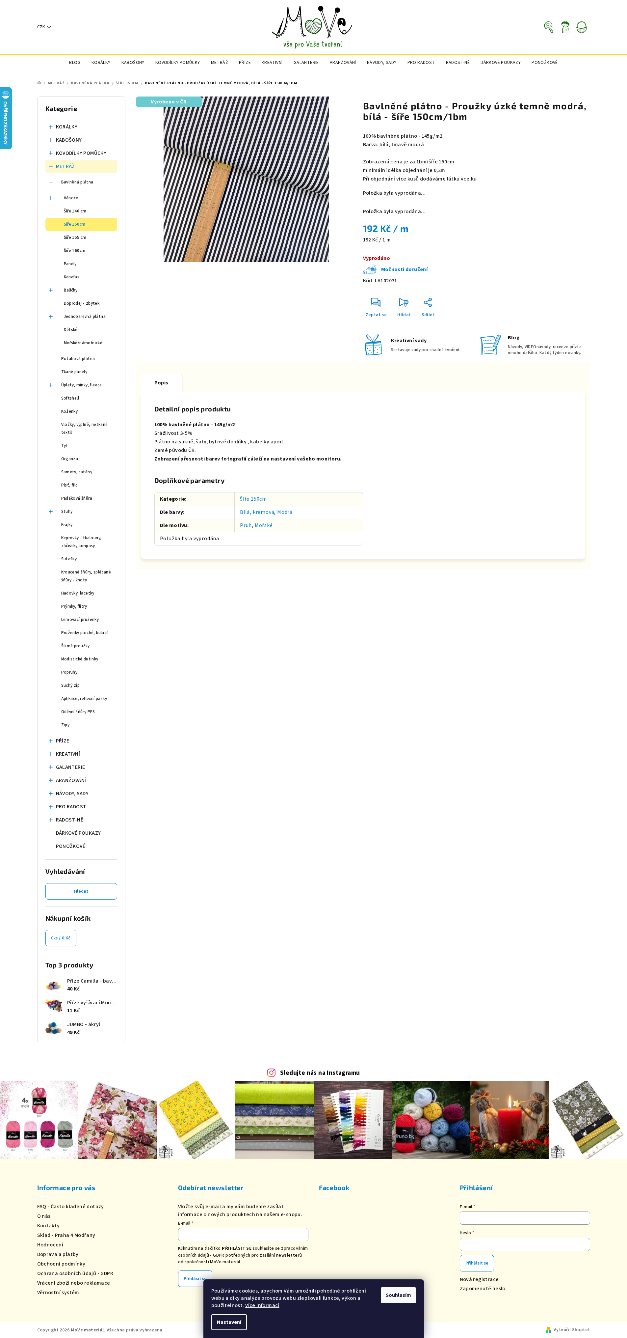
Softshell (70, 398)
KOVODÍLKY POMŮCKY (81, 153)
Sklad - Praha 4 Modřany (66, 1235)
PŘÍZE (62, 740)
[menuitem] (75, 62)
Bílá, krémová (257, 512)
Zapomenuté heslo (483, 1288)
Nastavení (229, 1322)
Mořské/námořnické (83, 343)
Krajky (67, 525)
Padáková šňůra (76, 498)
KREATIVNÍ (68, 754)
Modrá (285, 512)
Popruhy (69, 672)
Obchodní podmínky (61, 1264)
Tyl (64, 446)
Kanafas (72, 277)
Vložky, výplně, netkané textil (84, 428)
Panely (70, 264)
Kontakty (48, 1225)
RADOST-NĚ (70, 819)
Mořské (264, 525)
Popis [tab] (161, 382)
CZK (41, 27)
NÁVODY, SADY (72, 793)
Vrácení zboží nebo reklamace (73, 1283)
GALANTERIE (70, 767)
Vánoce (71, 198)
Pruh (246, 525)
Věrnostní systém (58, 1292)
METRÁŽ (65, 166)
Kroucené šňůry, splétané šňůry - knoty (86, 576)
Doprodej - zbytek (82, 303)
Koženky (69, 411)
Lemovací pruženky (80, 620)
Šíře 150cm (75, 224)
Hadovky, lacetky (77, 593)
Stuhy (67, 512)
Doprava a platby (58, 1254)
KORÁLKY (67, 126)
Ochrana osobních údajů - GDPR (75, 1273)
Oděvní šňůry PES (78, 712)
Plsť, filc (69, 485)
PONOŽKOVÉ (71, 846)
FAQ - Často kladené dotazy (70, 1206)
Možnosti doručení (404, 269)
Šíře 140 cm (75, 211)
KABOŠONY (69, 140)
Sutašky (69, 559)
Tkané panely (74, 372)
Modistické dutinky (79, 659)
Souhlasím (398, 1295)
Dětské (71, 330)
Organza (69, 459)
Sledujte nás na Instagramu (320, 1072)
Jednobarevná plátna (85, 317)
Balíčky (71, 290)
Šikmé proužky (75, 646)
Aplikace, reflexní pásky (84, 699)
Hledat (81, 891)
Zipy (65, 725)
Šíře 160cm (75, 251)
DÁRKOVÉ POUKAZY (78, 833)
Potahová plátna (78, 359)
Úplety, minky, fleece (81, 385)
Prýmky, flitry (74, 606)
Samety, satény (76, 472)
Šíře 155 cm (75, 237)
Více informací (262, 1305)
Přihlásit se (195, 1278)
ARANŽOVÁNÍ (71, 780)
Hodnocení (50, 1244)
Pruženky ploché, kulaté (85, 633)
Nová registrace (479, 1279)
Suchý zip (70, 685)
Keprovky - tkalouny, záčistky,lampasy (81, 542)
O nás (44, 1216)
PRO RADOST (71, 806)
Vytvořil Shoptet (572, 1329)
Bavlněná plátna (77, 182)
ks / (61, 938)
